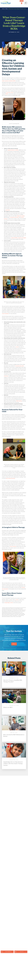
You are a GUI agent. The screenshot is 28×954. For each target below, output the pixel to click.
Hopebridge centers (9, 602)
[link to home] (6, 3)
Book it (14, 643)
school (17, 346)
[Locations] (21, 3)
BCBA (7, 94)
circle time (8, 210)
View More (14, 674)
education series (9, 92)
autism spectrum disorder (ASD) (8, 80)
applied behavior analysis (13, 150)
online (17, 599)
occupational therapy (14, 217)
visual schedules (5, 313)
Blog (7, 8)
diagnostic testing (20, 215)
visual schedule (13, 546)
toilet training (19, 401)
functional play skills (19, 365)
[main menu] (25, 3)
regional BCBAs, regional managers (18, 237)
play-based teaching (10, 478)
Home (3, 8)
